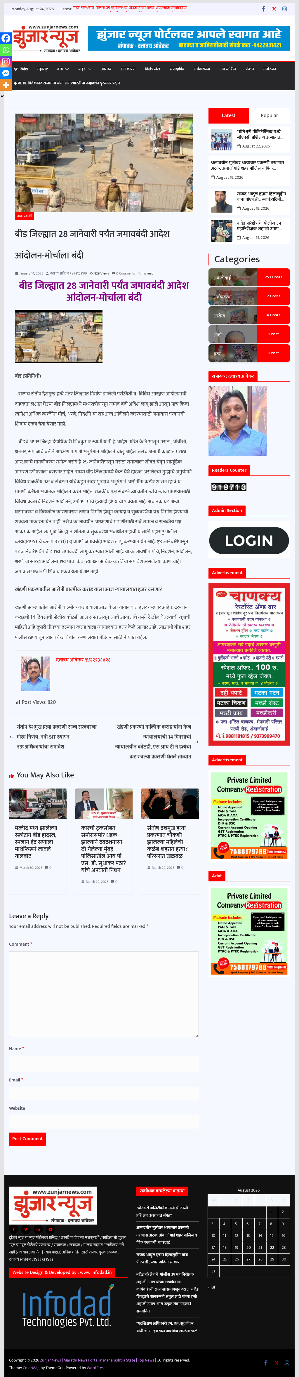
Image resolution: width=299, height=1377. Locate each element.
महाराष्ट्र (42, 69)
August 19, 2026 (229, 177)
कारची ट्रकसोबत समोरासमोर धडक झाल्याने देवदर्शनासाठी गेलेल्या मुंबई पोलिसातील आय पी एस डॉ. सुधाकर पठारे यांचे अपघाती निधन (103, 849)
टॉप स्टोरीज (228, 69)
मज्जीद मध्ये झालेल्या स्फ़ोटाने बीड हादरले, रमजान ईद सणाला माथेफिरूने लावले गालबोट (36, 842)
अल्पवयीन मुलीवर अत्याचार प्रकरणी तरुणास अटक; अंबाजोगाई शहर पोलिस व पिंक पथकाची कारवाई (247, 165)
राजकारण (128, 69)
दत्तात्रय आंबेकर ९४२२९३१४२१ (68, 273)
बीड (60, 69)
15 (272, 1235)
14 (260, 1235)
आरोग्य (106, 69)
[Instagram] (6, 61)
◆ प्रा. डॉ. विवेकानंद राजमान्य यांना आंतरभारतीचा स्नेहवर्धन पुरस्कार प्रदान (67, 83)
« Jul (211, 1287)
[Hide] (2, 96)
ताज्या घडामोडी (24, 216)
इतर (217, 354)
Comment (20, 944)
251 (274, 277)
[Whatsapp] (6, 50)
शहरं (82, 69)
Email (16, 1080)
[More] (6, 85)
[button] (66, 69)
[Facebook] (6, 38)
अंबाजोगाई (222, 278)
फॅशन (250, 69)
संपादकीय (177, 69)
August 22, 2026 (256, 146)
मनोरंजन (269, 69)
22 (272, 1247)
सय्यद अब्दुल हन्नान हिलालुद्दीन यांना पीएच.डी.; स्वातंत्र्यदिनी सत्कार (261, 196)
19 (236, 1247)
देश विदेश (21, 69)
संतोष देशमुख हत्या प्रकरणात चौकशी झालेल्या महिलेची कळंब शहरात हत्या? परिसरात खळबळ (167, 842)
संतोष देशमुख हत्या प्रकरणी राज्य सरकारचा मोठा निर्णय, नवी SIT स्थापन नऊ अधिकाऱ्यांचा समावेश (57, 737)
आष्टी (218, 335)
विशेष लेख (152, 69)
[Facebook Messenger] (6, 73)
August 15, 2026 (255, 237)
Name (16, 1049)
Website (17, 1108)
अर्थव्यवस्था (202, 69)
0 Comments (125, 273)
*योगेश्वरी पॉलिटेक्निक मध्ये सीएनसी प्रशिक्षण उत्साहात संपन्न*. (259, 134)
